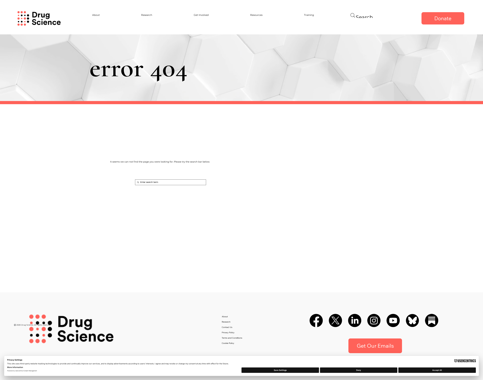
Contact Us (227, 327)
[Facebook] (316, 320)
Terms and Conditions (232, 338)
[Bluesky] (412, 320)
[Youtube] (393, 320)
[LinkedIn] (354, 320)
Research (226, 322)
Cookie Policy (228, 343)
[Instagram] (373, 320)
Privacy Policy (228, 332)
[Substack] (431, 320)
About (225, 316)
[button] (375, 345)
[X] (335, 320)
